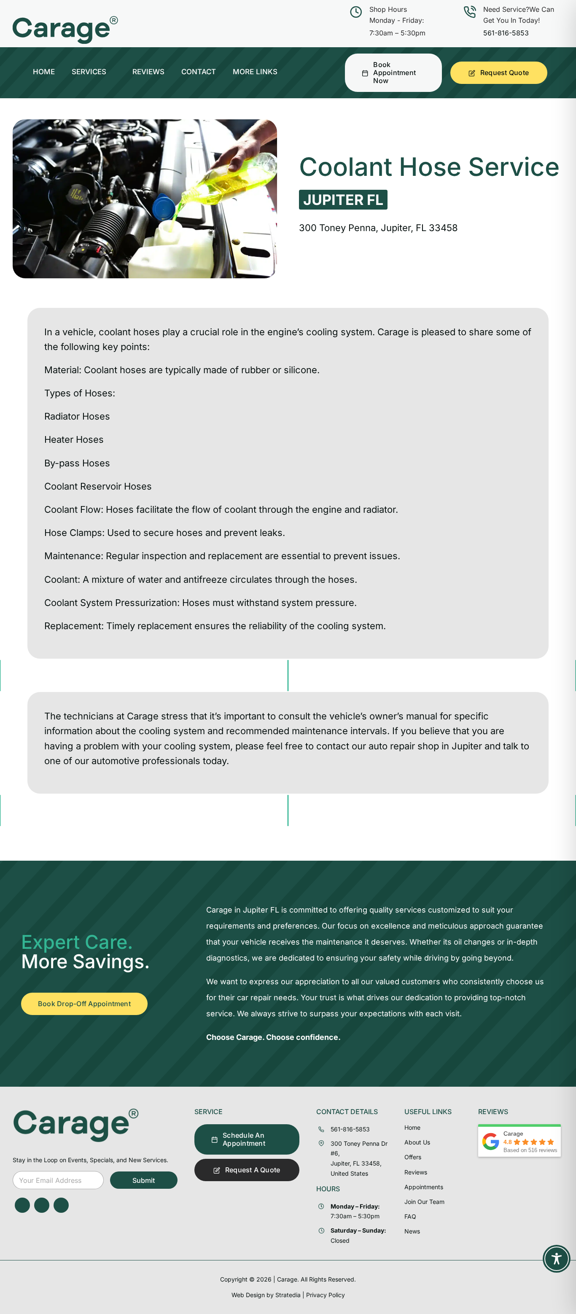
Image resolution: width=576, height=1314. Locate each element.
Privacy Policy (325, 1294)
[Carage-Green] (76, 1111)
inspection (164, 555)
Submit (143, 1180)
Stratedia (288, 1294)
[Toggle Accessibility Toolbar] (557, 1259)
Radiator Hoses (77, 416)
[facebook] (22, 1205)
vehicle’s (348, 716)
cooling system (339, 331)
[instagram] (41, 1205)
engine (327, 509)
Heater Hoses (74, 439)
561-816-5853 (506, 33)
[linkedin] (61, 1205)
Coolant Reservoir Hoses (98, 486)
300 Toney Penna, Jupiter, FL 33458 (378, 227)
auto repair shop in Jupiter (425, 745)
